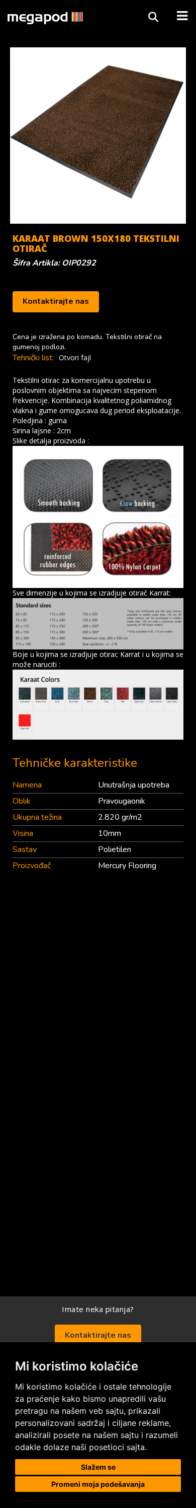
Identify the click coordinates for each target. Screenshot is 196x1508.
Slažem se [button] (98, 1467)
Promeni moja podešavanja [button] (98, 1484)
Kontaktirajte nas (56, 301)
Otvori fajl (75, 357)
